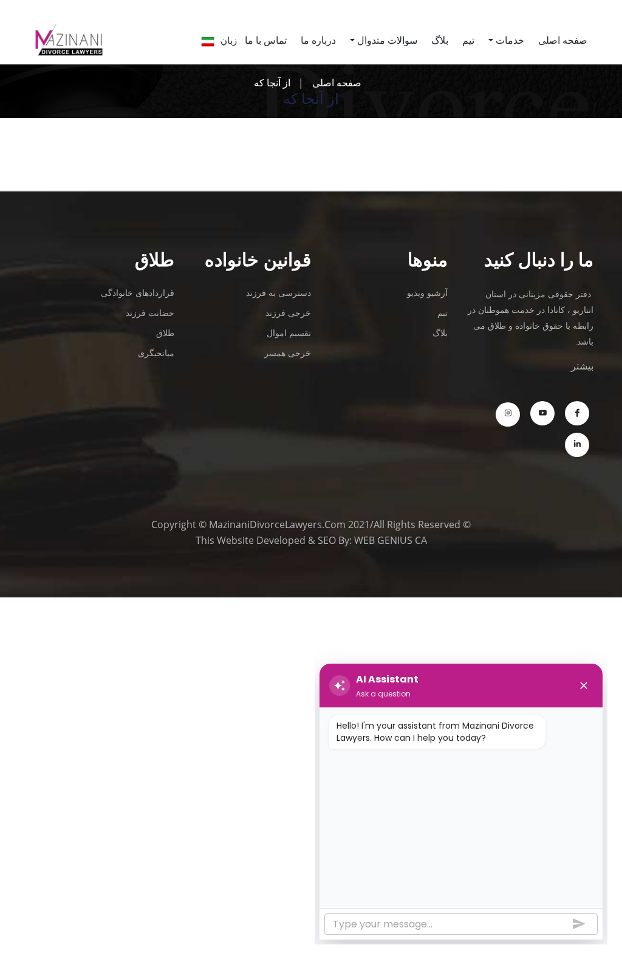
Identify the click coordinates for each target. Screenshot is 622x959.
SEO (327, 540)
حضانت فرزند (150, 312)
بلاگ (439, 40)
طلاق (165, 333)
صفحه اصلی (336, 82)
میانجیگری (156, 353)
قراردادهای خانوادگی (137, 292)
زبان (228, 40)
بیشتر (582, 366)
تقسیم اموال (289, 333)
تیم (468, 40)
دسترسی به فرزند (278, 292)
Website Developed (261, 540)
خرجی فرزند (288, 312)
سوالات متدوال (387, 40)
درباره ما (318, 40)
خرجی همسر (287, 353)
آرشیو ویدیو (427, 292)
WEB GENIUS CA (390, 540)
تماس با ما (266, 40)
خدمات (510, 40)
